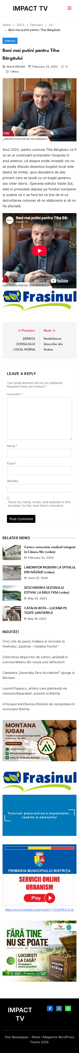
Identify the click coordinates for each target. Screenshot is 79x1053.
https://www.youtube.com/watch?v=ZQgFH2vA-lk (39, 909)
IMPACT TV (30, 8)
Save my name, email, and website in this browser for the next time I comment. (39, 503)
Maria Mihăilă (16, 66)
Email (11, 463)
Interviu (10, 40)
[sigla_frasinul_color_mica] (39, 311)
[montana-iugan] (39, 760)
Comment (15, 394)
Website (12, 481)
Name (12, 446)
